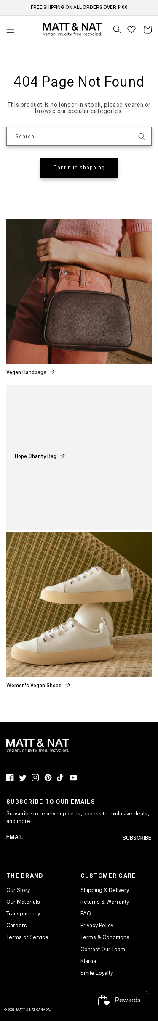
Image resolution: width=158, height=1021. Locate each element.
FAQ (85, 914)
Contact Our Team (102, 949)
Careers (16, 926)
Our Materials (23, 902)
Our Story (18, 890)
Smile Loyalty (96, 973)
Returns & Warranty (104, 902)
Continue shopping (79, 168)
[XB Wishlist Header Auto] (131, 29)
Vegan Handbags (26, 372)
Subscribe (137, 838)
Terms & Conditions (104, 937)
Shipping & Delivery (104, 890)
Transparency (23, 914)
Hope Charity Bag (35, 456)
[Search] (142, 136)
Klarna (88, 961)
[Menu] (10, 29)
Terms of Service (27, 937)
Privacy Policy (96, 926)
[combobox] (79, 136)
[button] (117, 29)
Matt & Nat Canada (33, 1010)
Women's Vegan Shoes (34, 686)
